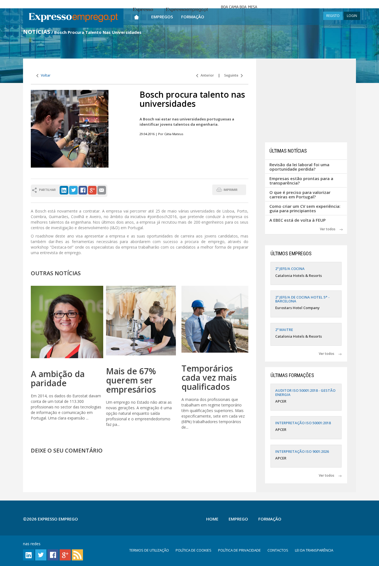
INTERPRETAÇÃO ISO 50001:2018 (303, 422)
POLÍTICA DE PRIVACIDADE (239, 550)
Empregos (162, 16)
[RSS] (77, 554)
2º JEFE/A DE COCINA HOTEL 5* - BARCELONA (302, 299)
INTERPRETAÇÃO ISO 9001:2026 (302, 451)
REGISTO (333, 15)
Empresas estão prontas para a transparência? (301, 181)
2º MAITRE (284, 329)
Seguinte (232, 75)
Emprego (238, 519)
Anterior (206, 75)
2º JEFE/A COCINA (290, 268)
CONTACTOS (277, 550)
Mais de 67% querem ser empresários (131, 380)
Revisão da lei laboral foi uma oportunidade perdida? (299, 167)
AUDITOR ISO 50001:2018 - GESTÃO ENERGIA (305, 392)
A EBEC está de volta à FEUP (297, 220)
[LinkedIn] (64, 190)
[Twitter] (73, 190)
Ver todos (330, 229)
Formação (192, 16)
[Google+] (92, 190)
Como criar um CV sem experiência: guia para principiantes (304, 208)
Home (212, 519)
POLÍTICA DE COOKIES (193, 550)
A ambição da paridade (58, 378)
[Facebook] (83, 190)
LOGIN (352, 15)
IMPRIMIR (230, 190)
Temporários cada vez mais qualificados (209, 377)
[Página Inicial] (136, 16)
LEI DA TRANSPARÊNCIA (314, 550)
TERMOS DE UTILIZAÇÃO (149, 550)
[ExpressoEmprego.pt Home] (73, 18)
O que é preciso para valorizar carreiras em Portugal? (299, 194)
